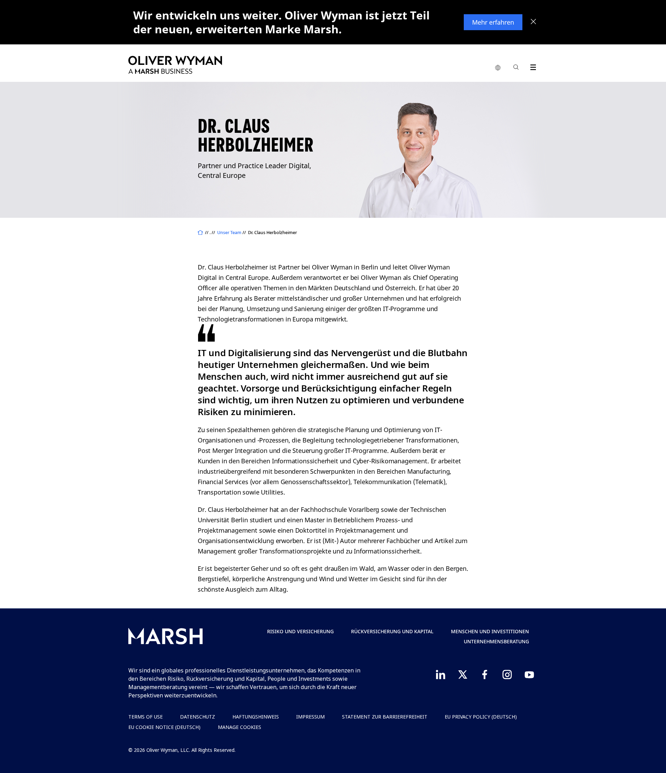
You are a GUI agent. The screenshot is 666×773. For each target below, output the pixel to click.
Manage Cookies (239, 727)
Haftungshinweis (255, 716)
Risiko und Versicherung (300, 631)
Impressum (310, 716)
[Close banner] (533, 22)
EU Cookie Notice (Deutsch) (164, 727)
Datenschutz (197, 716)
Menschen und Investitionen (490, 631)
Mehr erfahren (493, 22)
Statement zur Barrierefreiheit (384, 716)
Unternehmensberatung (496, 641)
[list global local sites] (498, 68)
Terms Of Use (145, 716)
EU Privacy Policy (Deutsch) (481, 716)
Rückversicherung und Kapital (392, 631)
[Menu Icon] (532, 66)
